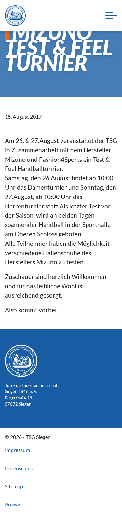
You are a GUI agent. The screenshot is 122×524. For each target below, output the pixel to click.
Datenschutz (19, 468)
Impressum (17, 450)
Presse (12, 504)
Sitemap (14, 486)
